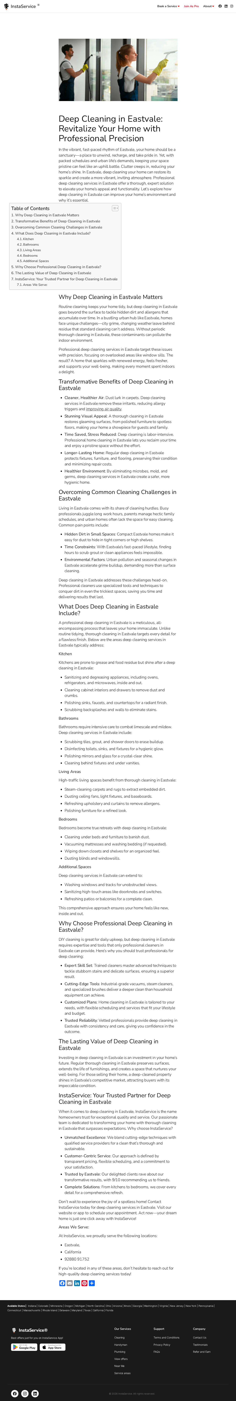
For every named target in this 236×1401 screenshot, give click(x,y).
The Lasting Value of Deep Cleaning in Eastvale (53, 273)
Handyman (120, 1344)
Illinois (127, 1305)
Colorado (43, 1305)
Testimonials (200, 1344)
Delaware (64, 1310)
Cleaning (119, 1337)
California (98, 1310)
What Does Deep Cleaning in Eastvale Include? (53, 233)
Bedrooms (30, 255)
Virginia (163, 1305)
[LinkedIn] (35, 1393)
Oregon (69, 1305)
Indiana (32, 1305)
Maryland (77, 1310)
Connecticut (14, 1310)
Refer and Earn (202, 1351)
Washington (150, 1305)
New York (191, 1305)
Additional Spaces (36, 261)
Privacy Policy (162, 1344)
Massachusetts (32, 1310)
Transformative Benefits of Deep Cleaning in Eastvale (57, 221)
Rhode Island (50, 1310)
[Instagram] (25, 1393)
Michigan (80, 1305)
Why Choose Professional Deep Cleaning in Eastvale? (58, 266)
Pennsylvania (206, 1305)
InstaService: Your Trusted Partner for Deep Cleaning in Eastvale (66, 279)
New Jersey (176, 1305)
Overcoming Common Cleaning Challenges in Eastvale (58, 227)
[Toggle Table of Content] (113, 208)
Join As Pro (191, 6)
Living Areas (32, 250)
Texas (87, 1310)
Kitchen (28, 239)
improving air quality (103, 409)
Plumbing (119, 1351)
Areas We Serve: (35, 284)
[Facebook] (14, 1393)
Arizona (117, 1305)
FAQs (157, 1351)
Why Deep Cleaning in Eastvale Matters (47, 215)
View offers (121, 1358)
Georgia (137, 1305)
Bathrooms (31, 244)
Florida (109, 1310)
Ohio (108, 1305)
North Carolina (95, 1305)
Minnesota (56, 1305)
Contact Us (199, 1337)
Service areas (122, 1373)
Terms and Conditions (166, 1337)
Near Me (119, 1365)
